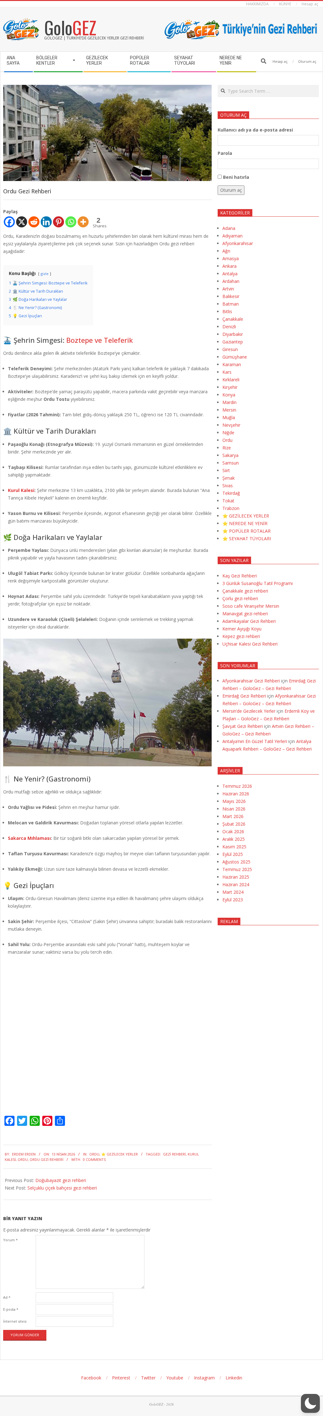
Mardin (229, 402)
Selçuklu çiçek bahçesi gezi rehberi (62, 1188)
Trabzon (230, 508)
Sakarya (230, 455)
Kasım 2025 (234, 847)
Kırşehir (230, 387)
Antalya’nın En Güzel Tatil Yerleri (254, 741)
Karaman (231, 364)
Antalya (230, 274)
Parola (225, 153)
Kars (227, 372)
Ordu (94, 1154)
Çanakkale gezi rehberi (245, 591)
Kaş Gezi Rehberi (239, 576)
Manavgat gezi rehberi (245, 614)
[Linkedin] (46, 221)
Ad (6, 1297)
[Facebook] (9, 221)
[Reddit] (33, 221)
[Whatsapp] (70, 221)
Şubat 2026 (233, 824)
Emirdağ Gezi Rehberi (244, 696)
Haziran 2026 (235, 794)
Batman (230, 304)
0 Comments (94, 1159)
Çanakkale (232, 319)
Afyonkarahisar (237, 243)
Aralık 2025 (233, 839)
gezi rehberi (174, 1154)
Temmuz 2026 (237, 786)
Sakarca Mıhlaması (29, 838)
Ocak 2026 (233, 831)
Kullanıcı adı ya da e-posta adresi (255, 130)
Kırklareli (230, 380)
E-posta (10, 1309)
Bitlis (227, 311)
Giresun (230, 349)
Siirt (226, 470)
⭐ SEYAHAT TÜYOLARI (246, 538)
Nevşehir (231, 425)
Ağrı (226, 251)
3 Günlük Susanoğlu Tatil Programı (257, 583)
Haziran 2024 (235, 884)
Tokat (228, 501)
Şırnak (228, 478)
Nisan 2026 (233, 809)
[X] (21, 221)
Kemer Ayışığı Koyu (241, 629)
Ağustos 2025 (236, 862)
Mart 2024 (233, 892)
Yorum (10, 1240)
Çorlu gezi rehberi (240, 598)
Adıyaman (232, 236)
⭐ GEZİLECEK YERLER (119, 1154)
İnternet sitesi (14, 1321)
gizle (45, 273)
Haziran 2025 (235, 877)
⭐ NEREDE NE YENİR (244, 523)
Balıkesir (230, 296)
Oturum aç (231, 190)
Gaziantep (232, 342)
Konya (228, 395)
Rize (226, 448)
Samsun (230, 463)
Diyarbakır (232, 334)
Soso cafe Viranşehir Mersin (250, 606)
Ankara (229, 266)
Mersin (229, 410)
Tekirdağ (231, 493)
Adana (228, 228)
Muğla (228, 417)
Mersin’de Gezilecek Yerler (248, 711)
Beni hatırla (236, 177)
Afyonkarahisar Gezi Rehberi (251, 681)
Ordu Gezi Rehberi (46, 1159)
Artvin (228, 289)
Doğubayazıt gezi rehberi (60, 1180)
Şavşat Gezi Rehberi (242, 726)
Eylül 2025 (232, 854)
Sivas (227, 486)
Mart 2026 (233, 816)
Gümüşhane (234, 357)
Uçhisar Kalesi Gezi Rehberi (250, 644)
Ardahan (230, 281)
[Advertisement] (268, 987)
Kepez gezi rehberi (241, 636)
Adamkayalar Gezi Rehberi (249, 621)
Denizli (229, 327)
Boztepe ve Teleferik (99, 340)
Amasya (230, 258)
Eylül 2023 (232, 900)
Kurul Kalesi (21, 490)
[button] (310, 1403)
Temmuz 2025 (237, 869)
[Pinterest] (58, 221)
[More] (83, 221)
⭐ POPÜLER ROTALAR (246, 531)
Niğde (228, 433)
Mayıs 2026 (234, 801)
